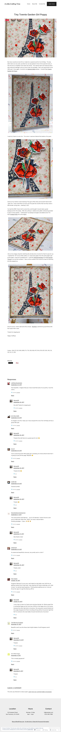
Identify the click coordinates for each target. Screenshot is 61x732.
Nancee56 (16, 400)
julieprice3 (14, 547)
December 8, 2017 (16, 655)
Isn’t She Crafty (15, 416)
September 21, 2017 (16, 514)
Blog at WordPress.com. (18, 721)
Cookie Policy (30, 729)
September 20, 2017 (16, 385)
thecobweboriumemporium (18, 513)
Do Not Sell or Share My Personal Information (37, 721)
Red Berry (34, 326)
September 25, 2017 (16, 549)
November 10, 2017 (16, 624)
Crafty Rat (13, 481)
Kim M (13, 449)
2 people (18, 392)
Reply (12, 395)
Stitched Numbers (38, 257)
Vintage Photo (14, 214)
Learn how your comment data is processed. (40, 691)
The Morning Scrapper (17, 622)
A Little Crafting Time (12, 4)
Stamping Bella (31, 69)
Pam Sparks (14, 578)
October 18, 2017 (15, 580)
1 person (20, 408)
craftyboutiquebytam (16, 383)
